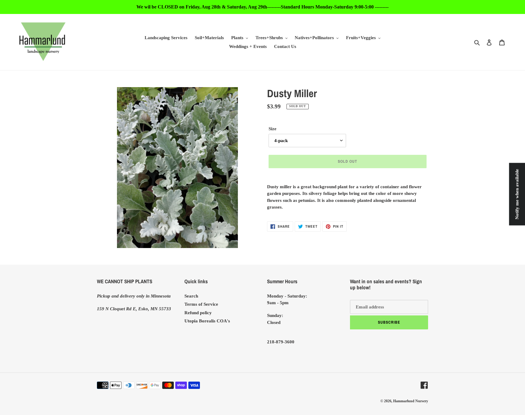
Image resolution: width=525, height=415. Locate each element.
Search (191, 296)
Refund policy (198, 312)
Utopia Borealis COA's (207, 320)
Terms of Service (201, 304)
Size (272, 128)
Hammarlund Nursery (410, 401)
